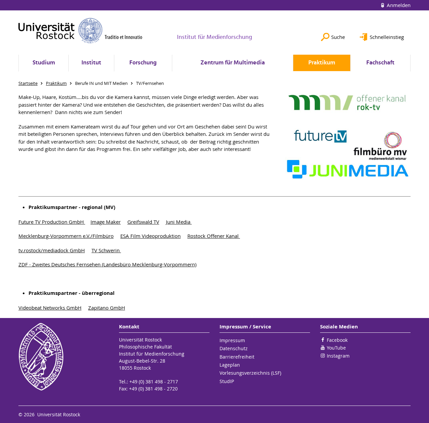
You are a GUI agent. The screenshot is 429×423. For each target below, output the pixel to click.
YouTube (336, 348)
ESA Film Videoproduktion (150, 235)
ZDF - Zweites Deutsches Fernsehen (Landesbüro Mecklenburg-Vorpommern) (107, 264)
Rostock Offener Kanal (213, 235)
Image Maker (105, 221)
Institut (91, 63)
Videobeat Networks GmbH (49, 307)
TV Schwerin (106, 250)
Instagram (338, 356)
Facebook (337, 340)
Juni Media (179, 221)
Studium (44, 63)
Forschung (143, 63)
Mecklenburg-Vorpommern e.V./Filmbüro (66, 235)
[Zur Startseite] (80, 30)
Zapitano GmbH (106, 307)
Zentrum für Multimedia (232, 63)
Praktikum (321, 63)
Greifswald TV (143, 221)
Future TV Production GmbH (51, 221)
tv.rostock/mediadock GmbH (51, 250)
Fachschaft (380, 63)
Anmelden (398, 5)
